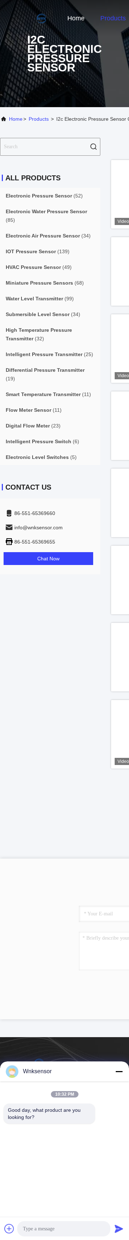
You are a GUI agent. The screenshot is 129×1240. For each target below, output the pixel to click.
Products (113, 18)
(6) (42, 441)
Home (76, 18)
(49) (39, 267)
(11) (48, 394)
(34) (48, 236)
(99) (40, 298)
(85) (46, 216)
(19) (45, 374)
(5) (41, 457)
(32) (39, 334)
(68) (45, 283)
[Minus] (119, 1071)
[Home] (29, 18)
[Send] (119, 1228)
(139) (38, 251)
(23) (33, 426)
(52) (44, 196)
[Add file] (9, 1228)
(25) (49, 354)
